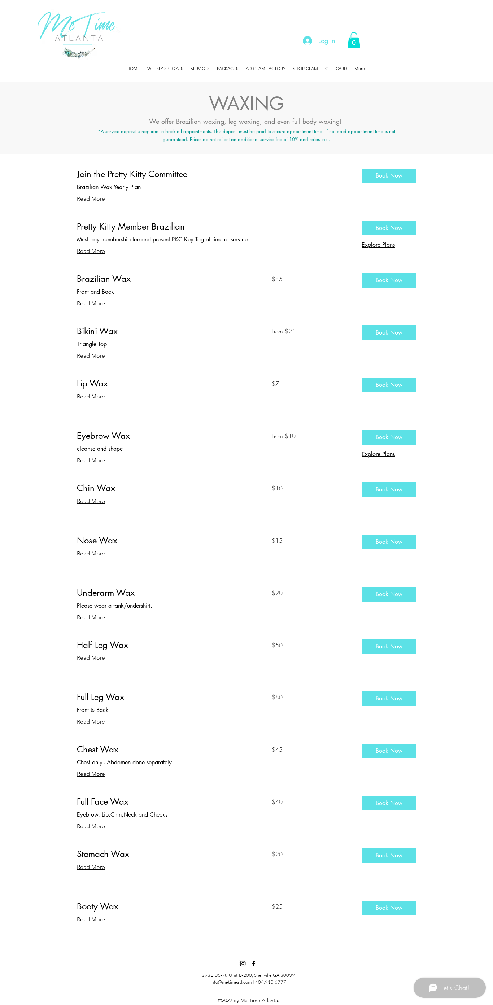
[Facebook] (253, 963)
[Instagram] (243, 963)
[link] (213, 174)
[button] (354, 40)
